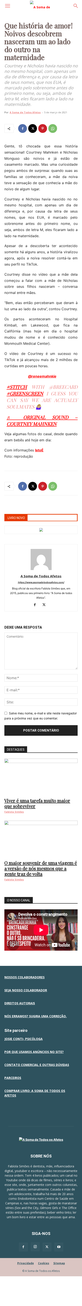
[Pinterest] (42, 128)
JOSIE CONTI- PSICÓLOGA (23, 1039)
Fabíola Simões (14, 811)
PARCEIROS (12, 1078)
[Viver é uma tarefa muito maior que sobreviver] (41, 777)
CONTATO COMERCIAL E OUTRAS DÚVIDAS (36, 1065)
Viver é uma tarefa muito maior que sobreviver (37, 803)
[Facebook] (22, 128)
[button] (7, 6)
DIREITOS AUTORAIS (19, 1003)
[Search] (76, 6)
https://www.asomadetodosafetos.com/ (41, 582)
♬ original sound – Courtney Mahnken (42, 420)
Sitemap (59, 1263)
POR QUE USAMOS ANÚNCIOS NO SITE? (34, 1052)
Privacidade (25, 1263)
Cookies (43, 1263)
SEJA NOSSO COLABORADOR (25, 990)
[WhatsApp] (52, 128)
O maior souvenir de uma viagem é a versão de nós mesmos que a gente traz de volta (40, 868)
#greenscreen (25, 393)
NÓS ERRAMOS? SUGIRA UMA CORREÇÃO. (35, 1016)
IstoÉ (39, 450)
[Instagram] (35, 1246)
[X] (32, 128)
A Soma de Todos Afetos (25, 112)
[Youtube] (58, 1247)
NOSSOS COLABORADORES (24, 977)
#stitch (17, 386)
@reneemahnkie (42, 376)
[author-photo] (41, 570)
